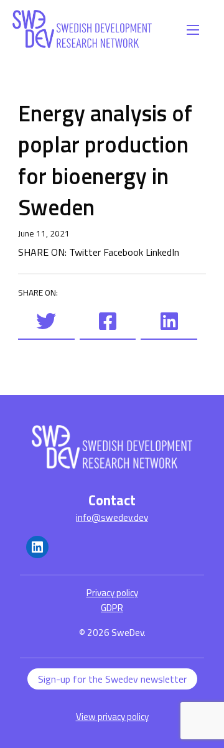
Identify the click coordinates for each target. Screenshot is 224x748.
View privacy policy (112, 716)
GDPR (112, 608)
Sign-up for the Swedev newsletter (112, 678)
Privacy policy (112, 593)
